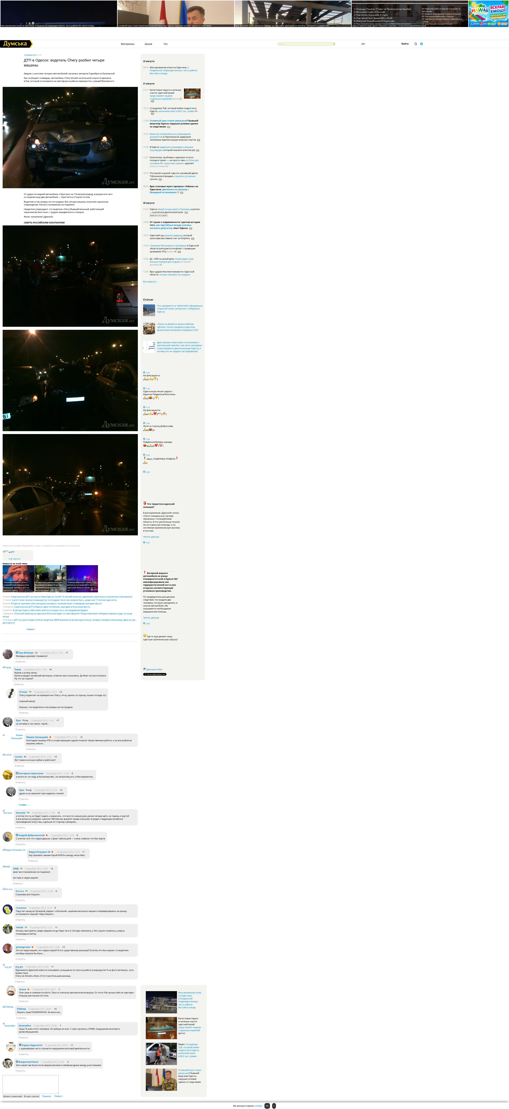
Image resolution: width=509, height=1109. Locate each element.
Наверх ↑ (31, 629)
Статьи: (148, 299)
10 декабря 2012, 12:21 (40, 927)
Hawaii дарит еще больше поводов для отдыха (172, 260)
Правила (46, 1096)
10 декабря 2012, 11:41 (42, 720)
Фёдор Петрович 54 (39, 851)
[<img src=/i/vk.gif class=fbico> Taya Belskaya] (8, 658)
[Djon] (8, 726)
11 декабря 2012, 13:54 (52, 1061)
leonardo (20, 812)
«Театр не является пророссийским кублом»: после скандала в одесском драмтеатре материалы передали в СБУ (177, 327)
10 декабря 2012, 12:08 (41, 891)
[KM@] (6, 866)
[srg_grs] (7, 966)
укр (363, 43)
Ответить (20, 661)
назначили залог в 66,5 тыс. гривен (176, 111)
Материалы (127, 44)
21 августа (149, 83)
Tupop (17, 669)
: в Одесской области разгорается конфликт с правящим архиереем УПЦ (174, 248)
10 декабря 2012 (30, 55)
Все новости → (151, 281)
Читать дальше (151, 536)
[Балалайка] (9, 1025)
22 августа (149, 61)
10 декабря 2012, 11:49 (43, 812)
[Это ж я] (7, 889)
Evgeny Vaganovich (31, 1045)
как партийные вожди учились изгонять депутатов (170, 226)
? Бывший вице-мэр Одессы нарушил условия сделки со (174, 123)
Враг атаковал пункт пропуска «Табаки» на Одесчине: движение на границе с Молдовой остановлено (282, 25)
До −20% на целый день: (162, 258)
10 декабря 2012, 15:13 (45, 790)
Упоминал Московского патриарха (168, 245)
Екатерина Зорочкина (30, 773)
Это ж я (20, 891)
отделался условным (185, 176)
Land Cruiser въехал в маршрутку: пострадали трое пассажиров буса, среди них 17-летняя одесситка (64, 600)
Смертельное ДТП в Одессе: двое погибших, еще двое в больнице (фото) (52, 606)
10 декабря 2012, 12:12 (45, 691)
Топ (166, 44)
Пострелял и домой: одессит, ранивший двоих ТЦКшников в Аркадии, (174, 174)
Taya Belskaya (26, 652)
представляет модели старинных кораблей (161, 97)
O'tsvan (23, 691)
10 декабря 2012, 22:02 (44, 989)
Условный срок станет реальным (168, 120)
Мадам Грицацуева (37, 737)
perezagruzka (23, 947)
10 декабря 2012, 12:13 (40, 907)
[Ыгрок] (11, 995)
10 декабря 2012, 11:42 (40, 756)
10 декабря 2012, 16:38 (37, 966)
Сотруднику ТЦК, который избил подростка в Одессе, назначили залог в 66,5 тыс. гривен (188, 1050)
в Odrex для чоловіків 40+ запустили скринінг (174, 162)
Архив (148, 44)
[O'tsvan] (11, 697)
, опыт (180, 228)
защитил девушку (173, 235)
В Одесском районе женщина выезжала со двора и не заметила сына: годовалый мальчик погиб (49, 586)
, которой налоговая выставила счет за (171, 237)
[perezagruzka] (8, 952)
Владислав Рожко (28, 1061)
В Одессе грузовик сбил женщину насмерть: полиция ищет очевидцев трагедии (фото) (56, 603)
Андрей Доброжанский (31, 835)
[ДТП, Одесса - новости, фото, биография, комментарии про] (5, 551)
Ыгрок (22, 989)
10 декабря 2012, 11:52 (62, 835)
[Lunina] (7, 754)
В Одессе (155, 147)
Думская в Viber (154, 669)
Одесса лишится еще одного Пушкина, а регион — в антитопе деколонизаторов (389, 25)
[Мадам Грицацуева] (13, 738)
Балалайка (25, 1025)
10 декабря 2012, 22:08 (45, 1025)
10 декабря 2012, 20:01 (39, 1008)
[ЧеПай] (8, 933)
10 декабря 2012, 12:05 (36, 868)
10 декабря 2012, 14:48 (48, 947)
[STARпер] (8, 1006)
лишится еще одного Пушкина (174, 209)
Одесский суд (157, 235)
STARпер (21, 1008)
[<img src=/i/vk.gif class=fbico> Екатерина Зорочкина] (8, 779)
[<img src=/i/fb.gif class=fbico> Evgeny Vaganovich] (11, 1050)
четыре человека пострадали (174, 274)
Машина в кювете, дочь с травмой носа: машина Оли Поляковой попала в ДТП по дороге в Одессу (16, 586)
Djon (18, 720)
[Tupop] (7, 667)
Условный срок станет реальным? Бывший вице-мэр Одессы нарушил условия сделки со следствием (164, 25)
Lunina (18, 756)
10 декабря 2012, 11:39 (35, 669)
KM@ (16, 868)
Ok (267, 1105)
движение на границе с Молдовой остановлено (169, 191)
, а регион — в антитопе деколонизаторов (175, 211)
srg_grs (19, 966)
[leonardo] (8, 812)
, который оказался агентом (178, 150)
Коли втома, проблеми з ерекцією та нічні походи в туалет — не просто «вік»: (171, 159)
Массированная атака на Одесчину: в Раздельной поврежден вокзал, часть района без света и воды (47, 25)
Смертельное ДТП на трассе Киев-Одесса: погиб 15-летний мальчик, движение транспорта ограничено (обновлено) (71, 596)
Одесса (154, 209)
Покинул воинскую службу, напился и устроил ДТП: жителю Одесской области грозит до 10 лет (82, 586)
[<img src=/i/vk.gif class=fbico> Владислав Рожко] (8, 1067)
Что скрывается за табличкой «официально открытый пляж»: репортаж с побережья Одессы (180, 308)
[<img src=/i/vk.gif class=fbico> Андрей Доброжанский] (8, 840)
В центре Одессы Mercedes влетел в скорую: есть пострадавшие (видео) (50, 610)
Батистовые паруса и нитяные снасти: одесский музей (165, 91)
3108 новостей (14, 559)
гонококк (21, 907)
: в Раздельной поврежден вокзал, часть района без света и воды (173, 70)
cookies (258, 1105)
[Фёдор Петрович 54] (14, 849)
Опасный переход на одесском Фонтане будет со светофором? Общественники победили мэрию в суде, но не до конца (67, 615)
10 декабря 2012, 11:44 (57, 773)
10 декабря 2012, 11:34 (51, 652)
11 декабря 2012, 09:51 (56, 1045)
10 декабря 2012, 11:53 (68, 851)
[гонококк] (8, 913)
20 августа (149, 202)
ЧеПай (19, 927)
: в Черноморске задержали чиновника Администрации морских (173, 138)
